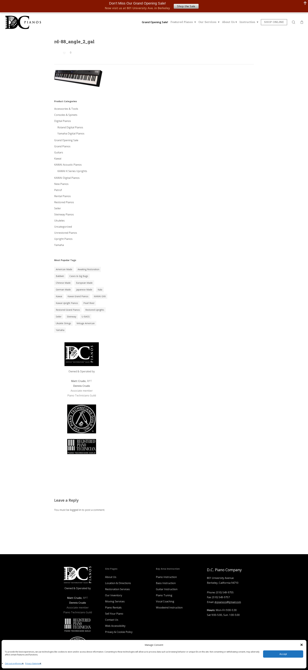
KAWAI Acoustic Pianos (68, 164)
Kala (100, 289)
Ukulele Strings (63, 323)
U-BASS (86, 316)
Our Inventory (113, 595)
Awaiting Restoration (88, 269)
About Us (110, 577)
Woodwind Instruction (169, 607)
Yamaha (59, 245)
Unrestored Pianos (65, 233)
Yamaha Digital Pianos (70, 133)
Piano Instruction (166, 577)
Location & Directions (118, 583)
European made (84, 282)
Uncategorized (63, 226)
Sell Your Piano (114, 613)
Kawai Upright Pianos (67, 303)
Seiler (57, 208)
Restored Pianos (64, 202)
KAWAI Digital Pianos (67, 178)
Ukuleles (59, 220)
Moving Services (115, 601)
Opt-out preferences (14, 663)
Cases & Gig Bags (78, 276)
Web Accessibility (115, 626)
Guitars (58, 152)
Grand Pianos (62, 146)
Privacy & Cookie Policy (119, 632)
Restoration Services (117, 589)
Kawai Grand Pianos (78, 296)
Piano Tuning (164, 595)
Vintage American (86, 323)
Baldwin (60, 276)
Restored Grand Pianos (68, 309)
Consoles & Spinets (65, 115)
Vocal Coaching (165, 601)
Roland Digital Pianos (70, 127)
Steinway (71, 316)
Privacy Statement (33, 663)
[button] (301, 644)
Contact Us (111, 619)
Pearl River (88, 303)
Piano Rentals (113, 607)
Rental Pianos (62, 196)
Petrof (58, 190)
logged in (75, 510)
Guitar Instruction (166, 589)
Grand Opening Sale (66, 140)
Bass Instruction (166, 583)
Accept (283, 654)
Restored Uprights (94, 309)
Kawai (57, 158)
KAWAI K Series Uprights (72, 171)
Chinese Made (63, 282)
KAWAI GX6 (100, 296)
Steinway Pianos (64, 214)
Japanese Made (84, 289)
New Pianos (61, 184)
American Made (64, 269)
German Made (63, 289)
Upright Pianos (63, 239)
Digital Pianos (62, 121)
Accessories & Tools (66, 109)
